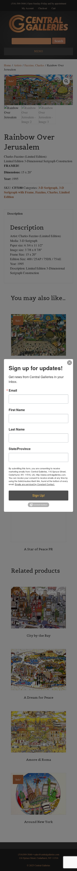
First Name (17, 409)
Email (13, 390)
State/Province (20, 448)
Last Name (17, 429)
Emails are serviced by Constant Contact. (35, 484)
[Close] (69, 362)
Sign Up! (38, 495)
